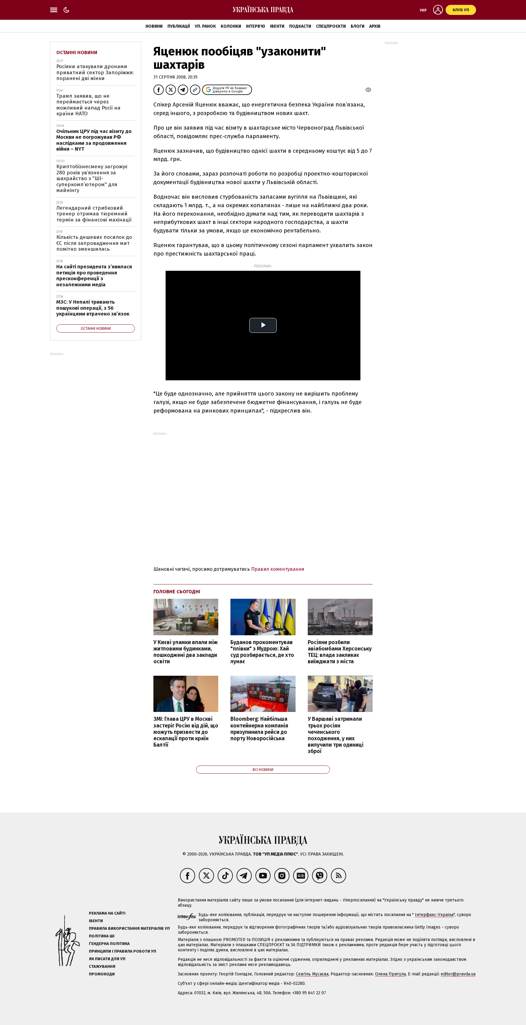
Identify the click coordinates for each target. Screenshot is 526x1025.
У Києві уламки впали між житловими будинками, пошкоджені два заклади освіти (185, 652)
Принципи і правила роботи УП (122, 951)
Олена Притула (390, 974)
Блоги (357, 26)
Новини (154, 26)
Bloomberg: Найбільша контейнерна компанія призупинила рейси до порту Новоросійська (259, 728)
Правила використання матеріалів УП (129, 928)
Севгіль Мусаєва (312, 974)
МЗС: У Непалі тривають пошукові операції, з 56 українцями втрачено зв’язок (92, 308)
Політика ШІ (101, 936)
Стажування (102, 966)
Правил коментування (277, 569)
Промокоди (102, 974)
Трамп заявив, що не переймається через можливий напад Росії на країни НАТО (88, 105)
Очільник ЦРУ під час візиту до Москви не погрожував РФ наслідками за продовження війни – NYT (94, 140)
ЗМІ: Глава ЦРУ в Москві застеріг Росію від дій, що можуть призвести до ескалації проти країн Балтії (185, 732)
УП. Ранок (205, 26)
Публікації (178, 26)
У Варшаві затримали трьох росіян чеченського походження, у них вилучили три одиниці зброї (335, 735)
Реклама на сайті (107, 913)
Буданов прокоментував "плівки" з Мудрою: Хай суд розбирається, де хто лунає (262, 652)
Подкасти (300, 26)
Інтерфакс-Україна (434, 914)
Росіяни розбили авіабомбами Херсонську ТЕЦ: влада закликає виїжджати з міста (340, 652)
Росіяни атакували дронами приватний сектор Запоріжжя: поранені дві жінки (95, 72)
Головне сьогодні (176, 591)
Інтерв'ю (255, 26)
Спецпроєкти (331, 26)
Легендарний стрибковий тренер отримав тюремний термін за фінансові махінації (94, 214)
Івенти (277, 26)
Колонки (231, 26)
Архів (374, 26)
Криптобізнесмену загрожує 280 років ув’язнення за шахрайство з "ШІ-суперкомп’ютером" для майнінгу (92, 178)
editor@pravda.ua (458, 974)
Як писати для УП (107, 959)
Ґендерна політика (109, 943)
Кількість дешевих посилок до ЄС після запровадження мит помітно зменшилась (94, 243)
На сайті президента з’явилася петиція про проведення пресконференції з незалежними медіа (94, 275)
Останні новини (76, 52)
